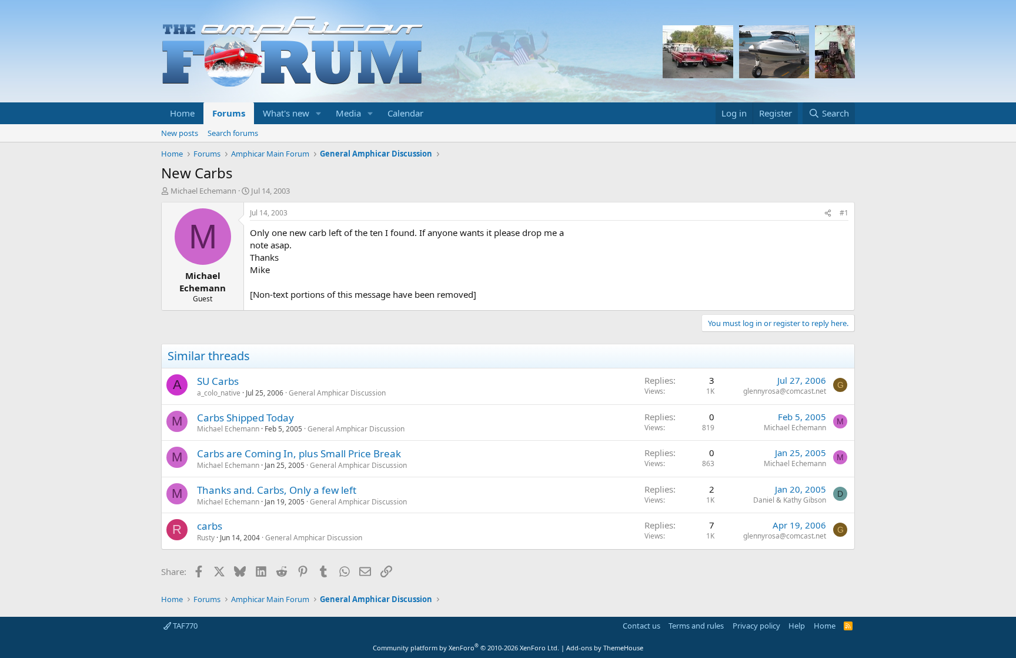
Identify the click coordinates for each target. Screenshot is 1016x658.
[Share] (827, 213)
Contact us (641, 625)
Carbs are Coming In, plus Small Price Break (299, 453)
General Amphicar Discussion (337, 393)
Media (348, 113)
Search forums (233, 133)
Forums (228, 113)
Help (796, 625)
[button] (318, 113)
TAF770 (184, 625)
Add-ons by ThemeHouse (604, 647)
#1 (844, 213)
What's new (286, 113)
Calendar (405, 113)
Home (182, 113)
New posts (179, 133)
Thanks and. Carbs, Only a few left (276, 490)
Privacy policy (756, 625)
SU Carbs (218, 381)
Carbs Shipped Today (245, 417)
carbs (209, 526)
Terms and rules (696, 625)
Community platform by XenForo (466, 647)
